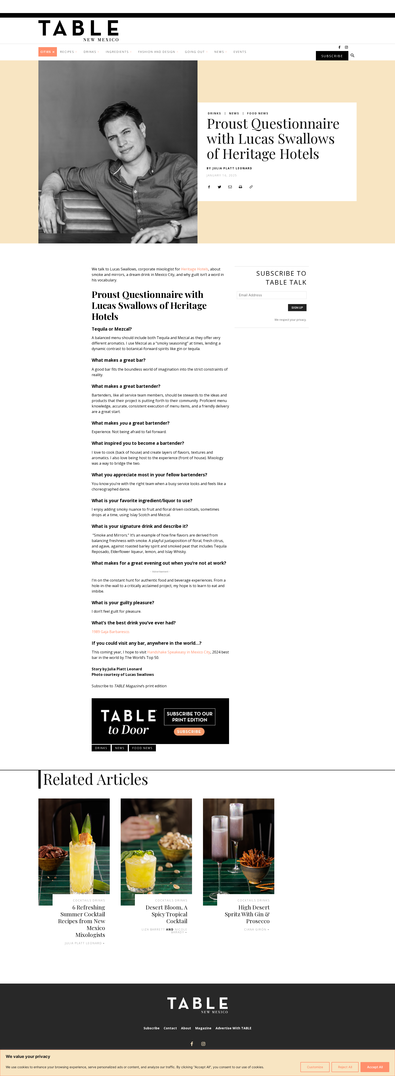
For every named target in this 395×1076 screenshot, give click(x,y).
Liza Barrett (153, 929)
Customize (315, 1067)
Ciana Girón (255, 929)
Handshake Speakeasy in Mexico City (178, 652)
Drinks (214, 113)
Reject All (345, 1067)
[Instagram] (346, 47)
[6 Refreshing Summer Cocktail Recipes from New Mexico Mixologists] (74, 852)
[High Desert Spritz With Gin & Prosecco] (238, 852)
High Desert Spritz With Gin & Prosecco (247, 914)
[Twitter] (219, 186)
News (234, 113)
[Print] (240, 186)
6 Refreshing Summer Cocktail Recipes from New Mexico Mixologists (81, 920)
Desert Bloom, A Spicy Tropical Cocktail (166, 914)
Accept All (375, 1067)
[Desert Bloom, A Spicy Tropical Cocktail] (156, 852)
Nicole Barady (179, 931)
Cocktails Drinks (89, 900)
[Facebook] (339, 47)
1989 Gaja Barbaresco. (111, 631)
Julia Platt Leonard (232, 168)
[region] (197, 1063)
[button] (352, 56)
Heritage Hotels (194, 269)
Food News (257, 113)
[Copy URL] (251, 186)
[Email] (230, 186)
